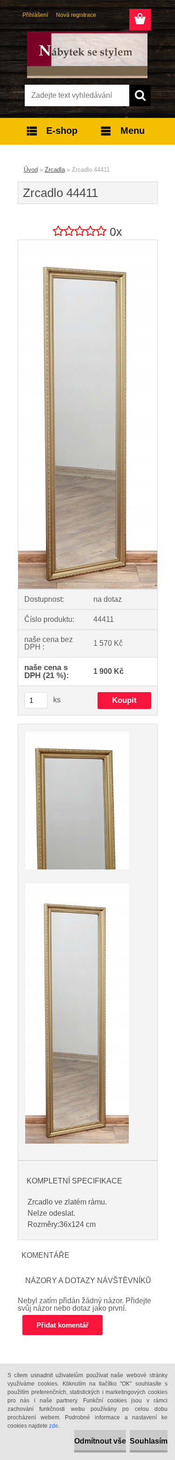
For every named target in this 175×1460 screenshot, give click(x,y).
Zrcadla (55, 169)
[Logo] (87, 54)
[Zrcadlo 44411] (87, 244)
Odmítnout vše (100, 1441)
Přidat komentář (62, 1325)
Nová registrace (76, 15)
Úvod (31, 169)
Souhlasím (149, 1441)
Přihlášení (35, 15)
